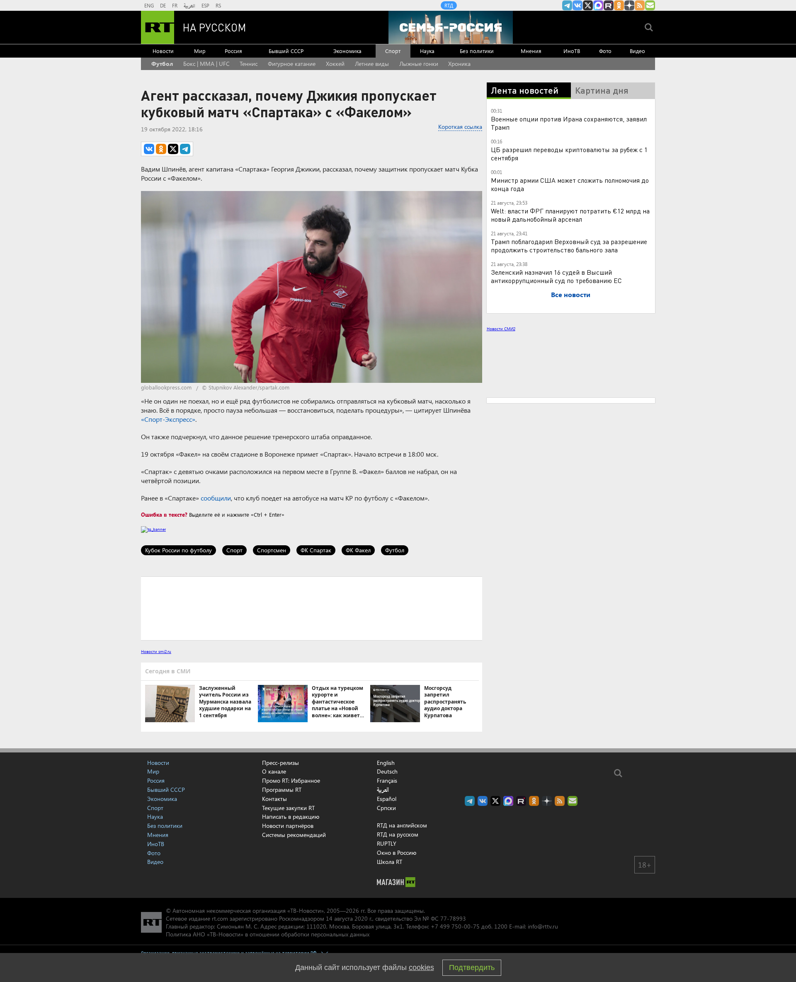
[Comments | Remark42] (311, 608)
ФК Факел (358, 550)
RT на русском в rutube (609, 5)
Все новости (570, 294)
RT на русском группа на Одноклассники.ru (619, 5)
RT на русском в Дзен (629, 5)
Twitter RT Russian (588, 5)
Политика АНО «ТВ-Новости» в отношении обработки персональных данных (267, 934)
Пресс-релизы (280, 763)
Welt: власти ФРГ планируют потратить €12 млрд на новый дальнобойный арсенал (570, 214)
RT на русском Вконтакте (577, 5)
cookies (421, 967)
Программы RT (281, 789)
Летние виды (372, 64)
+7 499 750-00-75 (455, 926)
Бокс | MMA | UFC (206, 64)
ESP (205, 5)
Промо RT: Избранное (291, 780)
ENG (149, 5)
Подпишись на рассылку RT (650, 5)
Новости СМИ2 (501, 328)
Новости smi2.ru (156, 651)
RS (218, 5)
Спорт (392, 50)
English (386, 763)
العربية (189, 5)
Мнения (531, 50)
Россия (233, 50)
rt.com (220, 918)
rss (640, 5)
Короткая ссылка (460, 127)
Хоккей (335, 64)
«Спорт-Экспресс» (168, 419)
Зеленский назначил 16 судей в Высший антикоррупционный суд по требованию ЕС (556, 276)
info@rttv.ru (543, 926)
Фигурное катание (291, 64)
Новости (163, 50)
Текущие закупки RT (288, 808)
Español (386, 799)
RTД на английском (402, 825)
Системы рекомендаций (294, 835)
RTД (448, 5)
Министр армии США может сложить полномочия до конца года (570, 184)
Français (387, 781)
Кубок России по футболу (178, 550)
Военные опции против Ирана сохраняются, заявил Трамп (569, 122)
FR (174, 5)
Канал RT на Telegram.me (567, 5)
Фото (605, 50)
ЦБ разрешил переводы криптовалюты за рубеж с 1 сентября (569, 153)
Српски (386, 808)
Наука (427, 50)
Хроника (459, 64)
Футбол (162, 64)
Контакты (274, 799)
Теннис (248, 64)
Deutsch (387, 771)
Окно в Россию (396, 852)
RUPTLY (386, 843)
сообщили (216, 497)
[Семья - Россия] (450, 27)
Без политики (477, 50)
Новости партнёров (287, 826)
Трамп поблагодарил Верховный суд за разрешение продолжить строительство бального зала (569, 245)
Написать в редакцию (290, 816)
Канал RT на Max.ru (598, 5)
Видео (637, 50)
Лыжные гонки (418, 64)
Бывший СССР (286, 50)
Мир (200, 50)
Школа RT (389, 862)
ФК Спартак (316, 550)
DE (163, 5)
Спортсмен (271, 550)
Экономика (347, 50)
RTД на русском (397, 834)
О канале (274, 771)
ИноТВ (571, 50)
